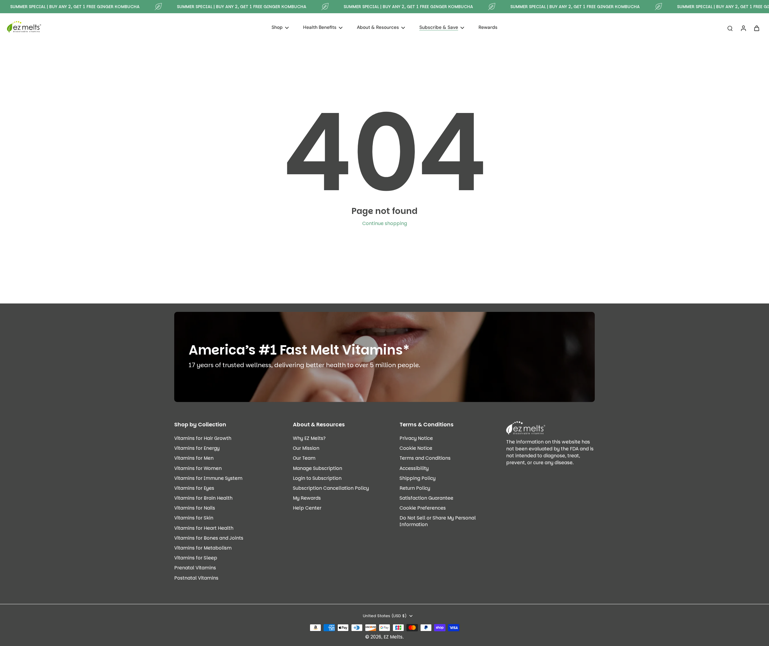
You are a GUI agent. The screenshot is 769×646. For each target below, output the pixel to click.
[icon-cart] (756, 28)
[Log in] (743, 28)
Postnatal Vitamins (196, 578)
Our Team (304, 458)
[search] (730, 28)
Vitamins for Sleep (195, 558)
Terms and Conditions (425, 458)
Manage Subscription (317, 468)
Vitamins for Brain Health (203, 498)
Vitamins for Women (198, 468)
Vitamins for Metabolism (203, 548)
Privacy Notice (416, 438)
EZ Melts (393, 637)
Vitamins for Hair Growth (202, 438)
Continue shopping (384, 223)
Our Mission (306, 448)
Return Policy (415, 488)
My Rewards (307, 498)
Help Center (307, 508)
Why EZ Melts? (309, 438)
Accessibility (414, 468)
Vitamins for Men (194, 458)
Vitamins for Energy (197, 448)
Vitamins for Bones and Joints (208, 538)
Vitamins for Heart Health (203, 528)
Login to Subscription (317, 478)
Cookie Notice (416, 448)
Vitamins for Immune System (208, 478)
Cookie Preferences (423, 508)
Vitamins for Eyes (194, 488)
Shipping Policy (418, 478)
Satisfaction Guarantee (426, 498)
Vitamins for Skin (193, 518)
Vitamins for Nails (194, 508)
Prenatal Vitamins (195, 568)
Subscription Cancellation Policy (331, 488)
